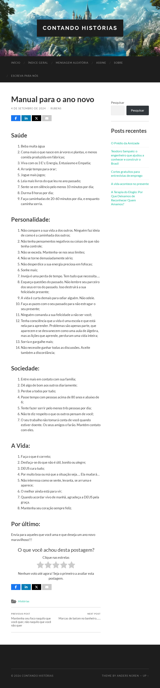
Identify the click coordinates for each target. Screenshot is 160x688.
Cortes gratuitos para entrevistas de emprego (126, 174)
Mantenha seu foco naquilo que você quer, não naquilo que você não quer (31, 619)
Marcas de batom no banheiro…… (80, 616)
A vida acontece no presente (130, 184)
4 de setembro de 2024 (28, 108)
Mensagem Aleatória (72, 62)
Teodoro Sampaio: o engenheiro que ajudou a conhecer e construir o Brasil (127, 157)
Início (15, 62)
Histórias (23, 601)
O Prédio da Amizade (125, 143)
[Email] (46, 118)
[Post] (36, 118)
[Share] (15, 118)
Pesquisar (117, 102)
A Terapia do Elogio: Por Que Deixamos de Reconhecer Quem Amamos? (127, 198)
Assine (101, 62)
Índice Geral (38, 62)
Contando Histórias (80, 28)
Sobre (118, 62)
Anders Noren (128, 675)
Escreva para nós (24, 75)
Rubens (56, 108)
